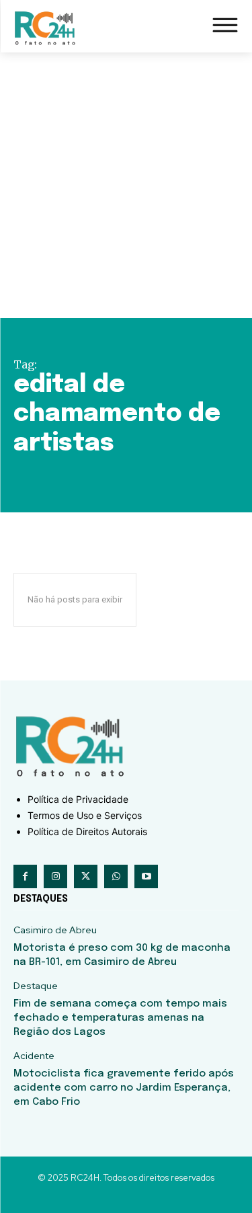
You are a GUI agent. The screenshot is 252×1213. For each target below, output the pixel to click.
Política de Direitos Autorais (87, 831)
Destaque (35, 986)
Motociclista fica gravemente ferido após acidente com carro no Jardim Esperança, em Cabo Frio (123, 1087)
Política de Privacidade (78, 799)
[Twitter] (85, 876)
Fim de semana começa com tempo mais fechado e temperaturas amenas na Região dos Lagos (120, 1018)
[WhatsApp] (116, 876)
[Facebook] (25, 876)
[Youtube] (146, 876)
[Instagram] (55, 876)
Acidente (33, 1056)
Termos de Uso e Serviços (85, 815)
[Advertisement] (126, 185)
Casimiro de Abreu (55, 930)
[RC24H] (47, 28)
